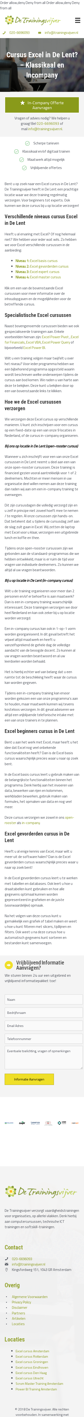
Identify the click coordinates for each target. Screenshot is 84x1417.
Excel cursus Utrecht (29, 1378)
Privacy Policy (21, 1302)
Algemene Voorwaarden (30, 1296)
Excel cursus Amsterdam (32, 1351)
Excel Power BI (34, 347)
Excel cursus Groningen (32, 1361)
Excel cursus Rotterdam (32, 1356)
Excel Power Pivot (55, 337)
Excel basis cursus (37, 260)
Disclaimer (19, 1307)
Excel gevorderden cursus (42, 266)
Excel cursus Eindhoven (32, 1367)
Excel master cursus (38, 277)
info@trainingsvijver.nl (61, 32)
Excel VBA (33, 342)
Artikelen (18, 1318)
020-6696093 (19, 32)
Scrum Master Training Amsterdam (39, 1383)
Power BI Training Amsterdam (36, 1389)
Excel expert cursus (38, 271)
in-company (31, 822)
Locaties (18, 1324)
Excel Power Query (56, 342)
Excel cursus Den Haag (31, 1372)
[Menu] (78, 20)
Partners (18, 1313)
